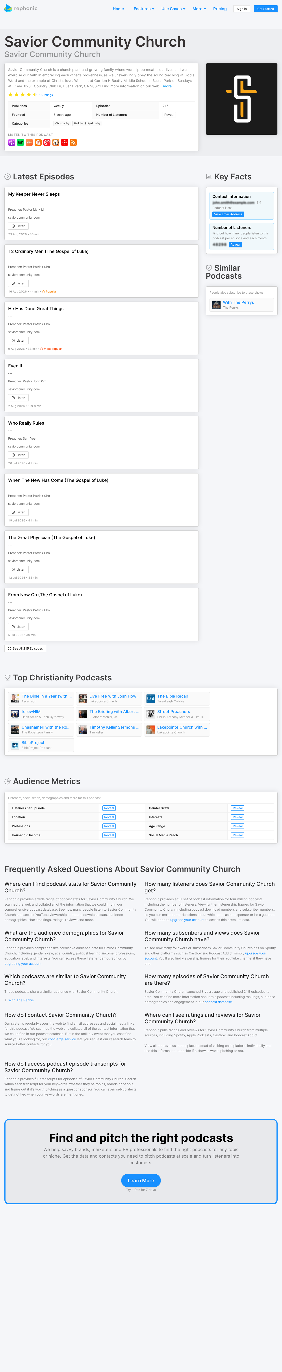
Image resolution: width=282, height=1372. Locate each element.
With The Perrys (238, 302)
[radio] (10, 94)
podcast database (218, 1002)
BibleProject (33, 742)
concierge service (62, 1039)
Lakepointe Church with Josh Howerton (182, 727)
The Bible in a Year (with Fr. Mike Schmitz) (47, 696)
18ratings (46, 95)
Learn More (141, 1180)
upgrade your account (187, 920)
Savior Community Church (52, 54)
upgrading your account (22, 963)
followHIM (31, 711)
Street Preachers (173, 711)
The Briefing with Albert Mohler (114, 711)
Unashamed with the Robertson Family (47, 727)
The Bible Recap (172, 696)
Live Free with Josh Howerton (114, 696)
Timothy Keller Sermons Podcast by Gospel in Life (114, 727)
